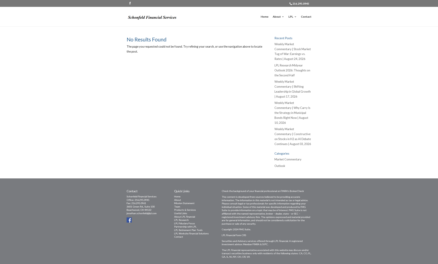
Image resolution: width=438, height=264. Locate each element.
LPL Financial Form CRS (234, 235)
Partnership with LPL (185, 226)
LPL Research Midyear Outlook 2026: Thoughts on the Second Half (292, 70)
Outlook (279, 166)
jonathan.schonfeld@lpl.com (142, 213)
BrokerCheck (297, 191)
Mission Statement (184, 203)
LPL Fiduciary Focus (184, 223)
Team (177, 206)
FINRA (256, 244)
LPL (290, 16)
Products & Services (185, 209)
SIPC (265, 244)
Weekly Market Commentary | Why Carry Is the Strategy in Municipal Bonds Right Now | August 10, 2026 (292, 112)
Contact (306, 16)
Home (264, 16)
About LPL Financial (184, 216)
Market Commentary (287, 159)
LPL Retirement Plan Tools (188, 230)
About (277, 16)
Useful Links (180, 213)
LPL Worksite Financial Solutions (191, 233)
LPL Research (181, 219)
